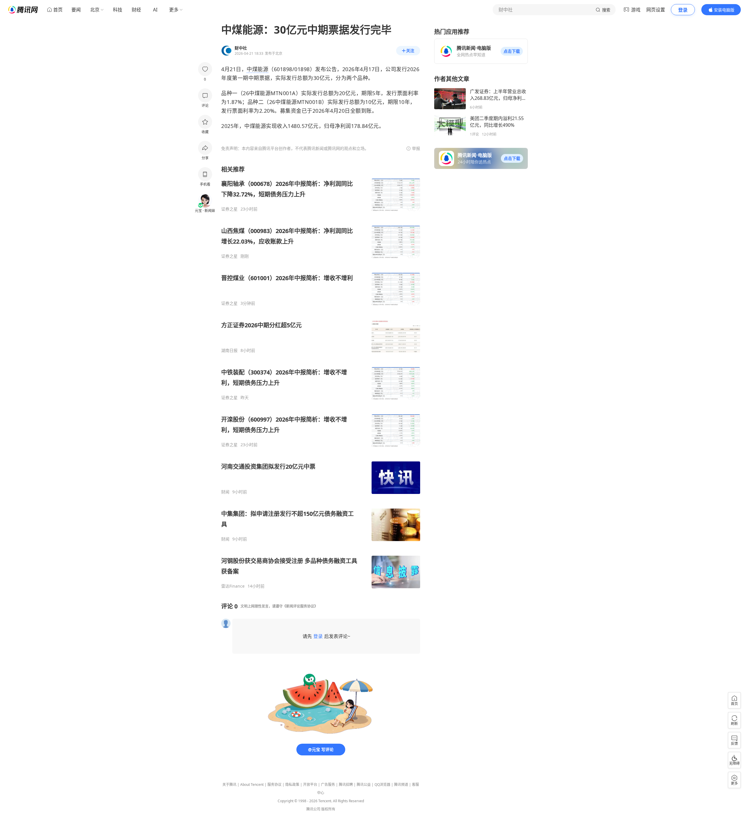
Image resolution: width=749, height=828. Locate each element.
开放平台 (310, 784)
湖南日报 (229, 350)
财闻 (225, 492)
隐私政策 (292, 784)
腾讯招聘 (346, 784)
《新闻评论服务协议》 (300, 606)
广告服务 (328, 784)
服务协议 (274, 784)
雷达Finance (233, 586)
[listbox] (320, 377)
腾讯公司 (313, 809)
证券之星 (229, 209)
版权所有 (328, 809)
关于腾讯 (229, 784)
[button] (512, 51)
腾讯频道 (401, 784)
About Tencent (252, 784)
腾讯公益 (364, 784)
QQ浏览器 (382, 784)
